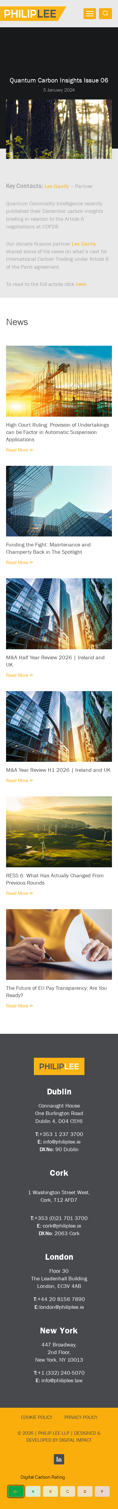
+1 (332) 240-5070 (61, 1373)
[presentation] (59, 381)
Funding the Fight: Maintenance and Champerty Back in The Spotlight (48, 548)
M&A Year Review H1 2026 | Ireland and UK (58, 770)
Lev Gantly (56, 186)
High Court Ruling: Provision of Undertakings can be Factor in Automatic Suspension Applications (57, 432)
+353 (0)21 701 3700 (61, 1218)
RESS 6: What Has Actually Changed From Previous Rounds (55, 879)
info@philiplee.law (62, 1380)
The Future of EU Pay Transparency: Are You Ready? (56, 991)
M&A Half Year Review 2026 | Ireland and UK (55, 661)
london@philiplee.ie (61, 1307)
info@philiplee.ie (61, 1142)
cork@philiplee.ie (62, 1226)
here (81, 284)
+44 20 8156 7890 (61, 1299)
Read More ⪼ (19, 450)
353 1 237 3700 (63, 1134)
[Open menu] (90, 13)
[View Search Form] (105, 13)
